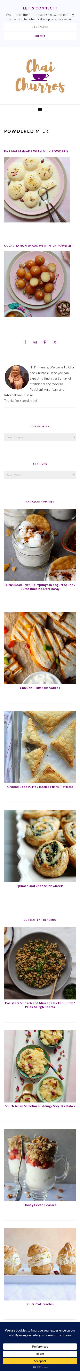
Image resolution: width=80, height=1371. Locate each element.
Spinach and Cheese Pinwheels (40, 886)
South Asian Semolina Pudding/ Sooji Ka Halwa (40, 1106)
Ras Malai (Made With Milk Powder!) (36, 151)
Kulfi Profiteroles (40, 1304)
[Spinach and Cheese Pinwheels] (40, 881)
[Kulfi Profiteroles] (40, 1299)
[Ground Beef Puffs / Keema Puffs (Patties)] (40, 782)
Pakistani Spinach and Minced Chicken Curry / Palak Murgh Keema (40, 1005)
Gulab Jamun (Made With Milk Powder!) (39, 245)
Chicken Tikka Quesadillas (40, 688)
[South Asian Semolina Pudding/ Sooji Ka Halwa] (40, 1101)
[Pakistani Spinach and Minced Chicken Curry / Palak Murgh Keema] (40, 998)
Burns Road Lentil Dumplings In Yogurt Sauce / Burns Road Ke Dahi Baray (40, 587)
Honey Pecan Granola (40, 1205)
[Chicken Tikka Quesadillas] (40, 683)
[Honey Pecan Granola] (40, 1200)
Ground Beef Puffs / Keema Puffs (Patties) (40, 787)
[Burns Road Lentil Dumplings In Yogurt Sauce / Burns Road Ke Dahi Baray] (40, 580)
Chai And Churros (40, 75)
